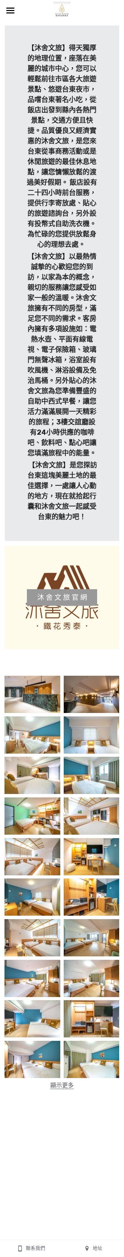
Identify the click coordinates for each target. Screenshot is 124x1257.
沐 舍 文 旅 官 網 (62, 597)
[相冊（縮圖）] (32, 694)
